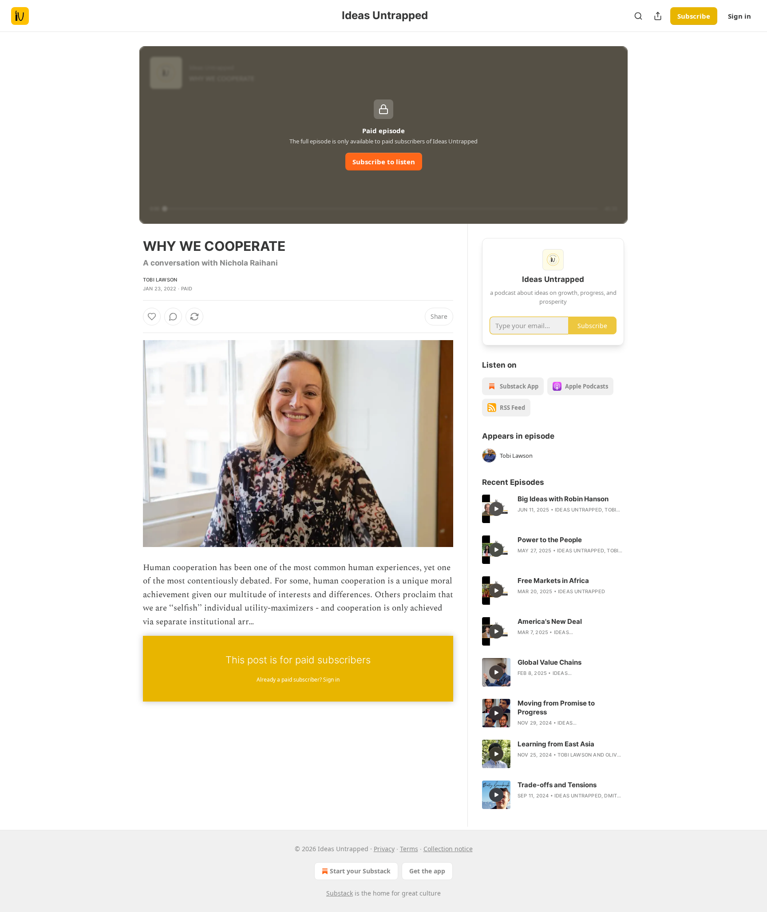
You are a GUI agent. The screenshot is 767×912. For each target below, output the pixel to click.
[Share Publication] (658, 16)
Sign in (739, 16)
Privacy (384, 849)
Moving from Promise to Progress (556, 707)
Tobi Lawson (160, 280)
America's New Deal (550, 621)
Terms (409, 849)
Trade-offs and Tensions (557, 785)
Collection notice (448, 849)
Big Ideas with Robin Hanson (563, 499)
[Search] (638, 16)
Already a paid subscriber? (298, 679)
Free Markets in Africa (553, 580)
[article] (553, 509)
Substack (339, 893)
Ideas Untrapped (578, 510)
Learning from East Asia (556, 744)
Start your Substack (360, 871)
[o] (496, 509)
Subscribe (693, 16)
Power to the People (550, 539)
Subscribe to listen (383, 161)
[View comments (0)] (173, 316)
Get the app (427, 871)
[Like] (152, 316)
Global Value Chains (549, 662)
